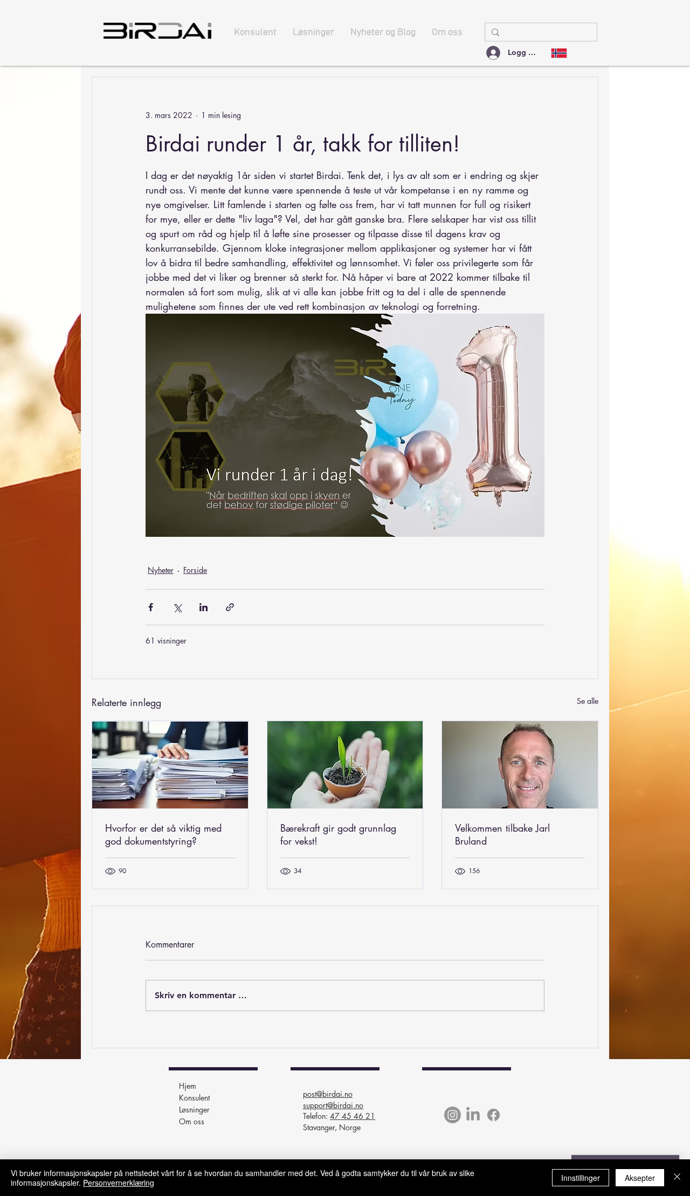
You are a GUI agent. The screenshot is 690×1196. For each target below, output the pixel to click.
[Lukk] (677, 1177)
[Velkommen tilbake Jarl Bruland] (520, 764)
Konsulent (194, 1098)
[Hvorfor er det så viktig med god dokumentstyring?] (170, 764)
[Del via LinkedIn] (203, 607)
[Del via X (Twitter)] (177, 607)
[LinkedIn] (473, 1115)
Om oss (191, 1121)
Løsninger (194, 1109)
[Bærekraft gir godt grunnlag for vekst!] (345, 764)
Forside (195, 570)
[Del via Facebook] (151, 607)
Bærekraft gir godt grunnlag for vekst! (338, 834)
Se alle (587, 701)
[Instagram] (452, 1115)
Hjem (187, 1086)
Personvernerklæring (118, 1182)
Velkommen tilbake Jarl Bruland (502, 834)
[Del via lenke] (230, 607)
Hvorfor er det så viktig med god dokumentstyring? (163, 834)
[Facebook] (493, 1115)
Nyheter (161, 570)
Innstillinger (580, 1177)
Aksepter (640, 1177)
